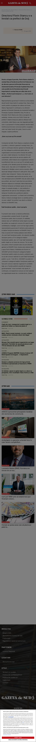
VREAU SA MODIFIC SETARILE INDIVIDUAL (18, 739)
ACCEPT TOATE (18, 737)
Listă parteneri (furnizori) (7, 734)
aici (23, 722)
